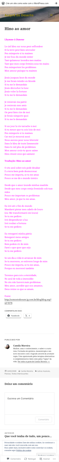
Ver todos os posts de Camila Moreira (33, 361)
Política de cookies (23, 450)
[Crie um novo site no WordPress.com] (29, 3)
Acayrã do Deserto (19, 15)
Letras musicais (43, 371)
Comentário (43, 419)
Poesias (8, 373)
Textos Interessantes (20, 373)
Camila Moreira (27, 371)
